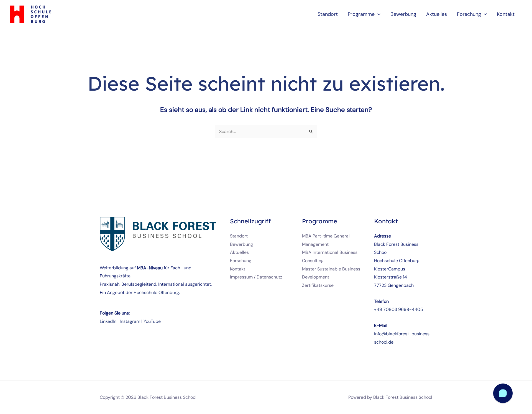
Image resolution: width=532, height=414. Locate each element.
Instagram (130, 321)
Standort (239, 236)
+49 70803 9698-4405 (398, 309)
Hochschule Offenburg (156, 292)
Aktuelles (239, 252)
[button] (377, 14)
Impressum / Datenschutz (256, 277)
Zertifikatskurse (318, 285)
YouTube (152, 321)
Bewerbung (241, 244)
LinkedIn (108, 321)
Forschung (240, 261)
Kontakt (237, 269)
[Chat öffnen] (503, 393)
